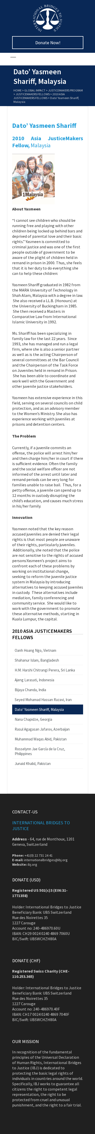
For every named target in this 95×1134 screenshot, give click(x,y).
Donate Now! (47, 42)
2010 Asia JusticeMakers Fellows (39, 96)
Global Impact (34, 90)
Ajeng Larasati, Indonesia (34, 680)
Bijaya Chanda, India (30, 689)
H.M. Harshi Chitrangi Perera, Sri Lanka (45, 670)
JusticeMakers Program (65, 90)
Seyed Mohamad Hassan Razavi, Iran (43, 699)
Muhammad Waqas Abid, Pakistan (41, 739)
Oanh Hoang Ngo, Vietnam (35, 650)
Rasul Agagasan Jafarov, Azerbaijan (42, 729)
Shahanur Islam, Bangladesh (37, 660)
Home (17, 90)
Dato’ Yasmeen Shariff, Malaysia (39, 709)
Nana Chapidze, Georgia (33, 719)
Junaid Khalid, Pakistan (33, 763)
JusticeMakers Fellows (33, 94)
